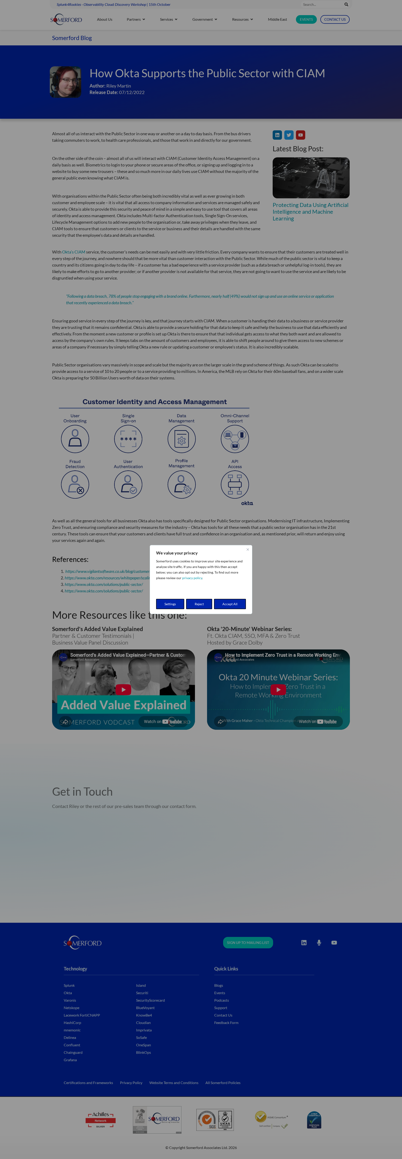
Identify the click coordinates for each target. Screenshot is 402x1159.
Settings (170, 604)
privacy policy (192, 578)
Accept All (230, 604)
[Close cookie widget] (248, 549)
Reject (199, 604)
